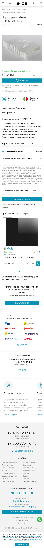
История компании (30, 462)
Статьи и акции (8, 481)
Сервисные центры (9, 476)
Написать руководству (22, 512)
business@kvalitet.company (22, 506)
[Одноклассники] (25, 493)
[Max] (19, 493)
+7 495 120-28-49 (22, 433)
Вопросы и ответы (30, 470)
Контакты (26, 479)
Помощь (26, 473)
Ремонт (5, 479)
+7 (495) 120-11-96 (22, 362)
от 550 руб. (12, 100)
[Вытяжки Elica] (22, 3)
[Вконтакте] (12, 493)
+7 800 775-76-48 (22, 443)
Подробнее (22, 345)
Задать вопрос (22, 303)
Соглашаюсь (22, 544)
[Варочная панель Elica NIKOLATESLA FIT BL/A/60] (22, 231)
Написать (22, 370)
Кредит (5, 470)
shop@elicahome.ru (22, 501)
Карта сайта (22, 524)
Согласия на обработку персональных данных (28, 540)
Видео (25, 476)
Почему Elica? (28, 468)
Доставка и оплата (9, 462)
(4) (39, 252)
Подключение (7, 465)
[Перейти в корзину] (40, 3)
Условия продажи (9, 468)
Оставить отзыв (22, 199)
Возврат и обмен (8, 473)
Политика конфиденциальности (22, 517)
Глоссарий (27, 465)
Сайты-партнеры (29, 481)
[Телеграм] (31, 493)
